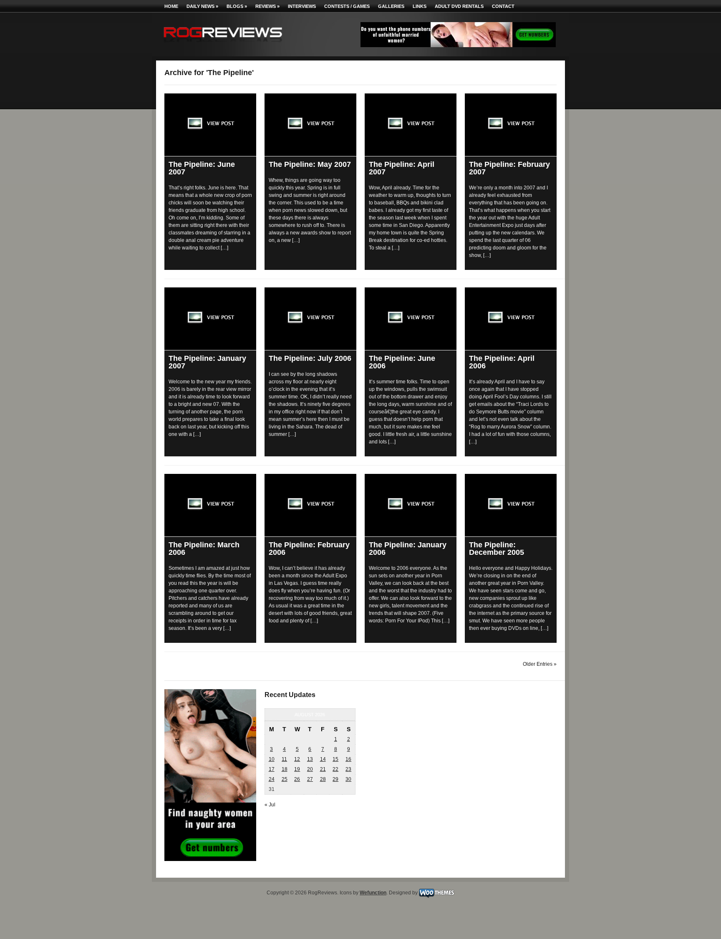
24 (272, 779)
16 (348, 759)
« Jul (270, 805)
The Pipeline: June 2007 (202, 168)
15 (335, 759)
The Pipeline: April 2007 (401, 168)
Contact (503, 6)
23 (348, 769)
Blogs (237, 6)
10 (272, 759)
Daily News (202, 6)
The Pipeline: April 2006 (501, 362)
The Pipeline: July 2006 (310, 358)
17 (272, 769)
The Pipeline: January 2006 (407, 548)
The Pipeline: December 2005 (496, 548)
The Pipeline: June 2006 (402, 362)
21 (323, 769)
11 (284, 759)
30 (348, 779)
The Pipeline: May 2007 (310, 164)
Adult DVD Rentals (459, 6)
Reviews (267, 6)
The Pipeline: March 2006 (204, 548)
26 (297, 779)
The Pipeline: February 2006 (309, 548)
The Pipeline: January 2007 (207, 362)
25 (284, 779)
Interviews (302, 6)
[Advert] (458, 45)
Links (419, 6)
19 (297, 769)
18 (284, 769)
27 (310, 779)
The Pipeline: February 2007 (509, 168)
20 (310, 769)
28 (323, 779)
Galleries (391, 6)
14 (323, 759)
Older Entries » (540, 664)
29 (335, 779)
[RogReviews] (222, 44)
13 (310, 759)
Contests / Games (347, 6)
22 (335, 769)
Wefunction (373, 893)
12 (297, 759)
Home (171, 6)
